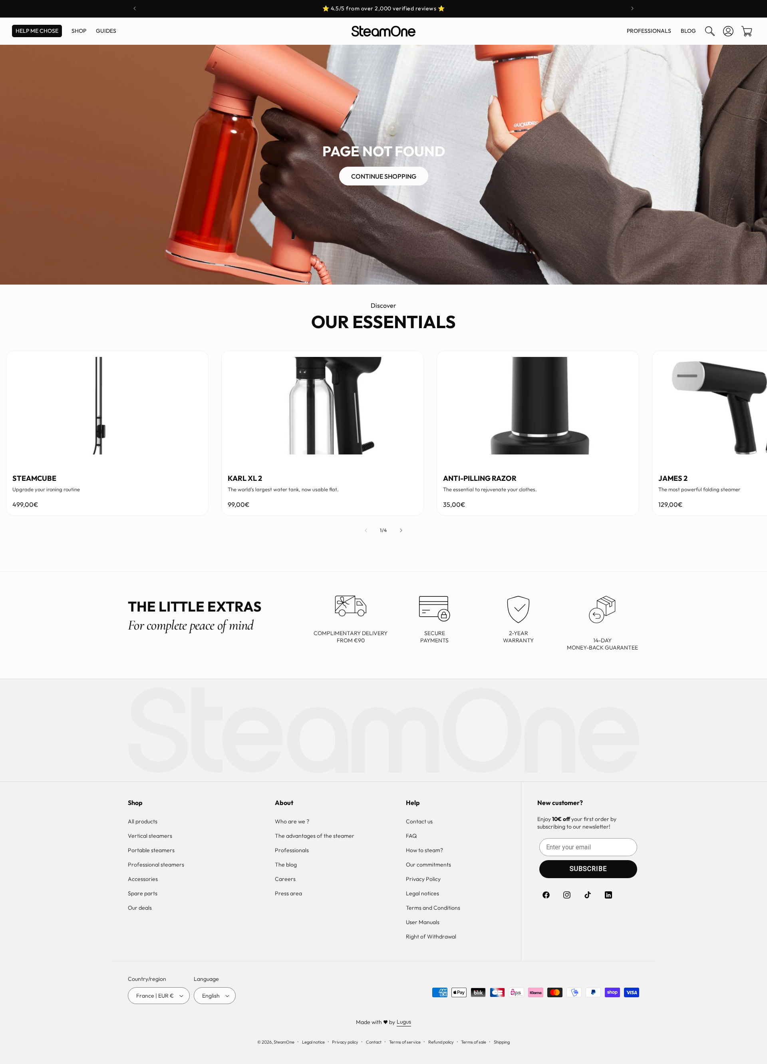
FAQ (411, 835)
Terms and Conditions (433, 907)
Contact (374, 1042)
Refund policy (441, 1042)
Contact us (419, 821)
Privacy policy (345, 1042)
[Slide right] (401, 530)
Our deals (140, 907)
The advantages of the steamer (314, 835)
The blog (286, 864)
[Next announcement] (632, 8)
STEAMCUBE (34, 478)
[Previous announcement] (134, 8)
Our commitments (428, 864)
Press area (288, 893)
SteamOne (284, 1042)
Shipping (502, 1042)
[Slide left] (366, 530)
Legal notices (422, 893)
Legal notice (313, 1042)
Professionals (292, 850)
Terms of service (405, 1042)
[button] (710, 31)
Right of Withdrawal (431, 936)
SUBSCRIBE (588, 869)
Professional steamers (156, 864)
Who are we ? (292, 821)
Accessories (143, 879)
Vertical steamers (150, 835)
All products (142, 821)
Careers (285, 879)
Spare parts (142, 893)
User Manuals (422, 922)
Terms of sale (473, 1042)
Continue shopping (383, 176)
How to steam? (424, 850)
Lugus (404, 1021)
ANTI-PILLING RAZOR (480, 478)
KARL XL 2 (245, 478)
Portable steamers (151, 850)
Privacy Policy (423, 879)
